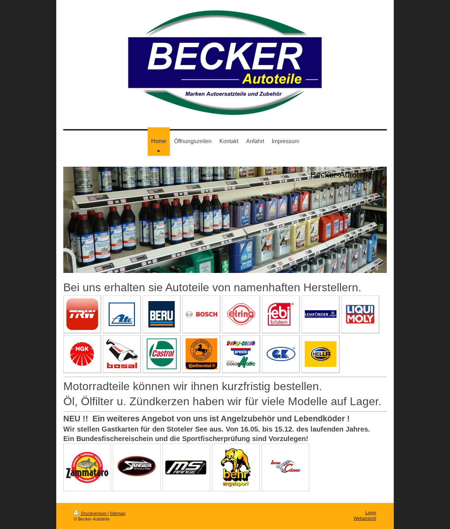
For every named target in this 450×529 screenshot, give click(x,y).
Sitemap (118, 513)
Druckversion (94, 513)
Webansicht (365, 518)
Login (370, 512)
